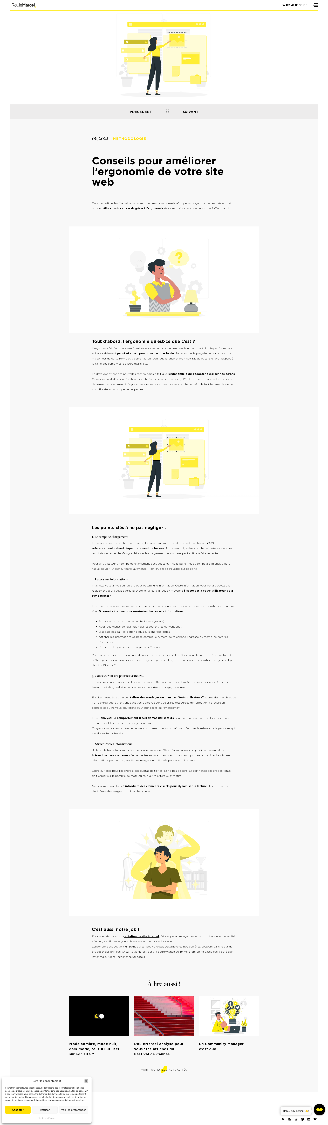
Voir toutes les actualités (164, 1069)
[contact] (283, 1119)
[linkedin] (308, 1119)
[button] (86, 1081)
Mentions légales (47, 1118)
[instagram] (296, 1119)
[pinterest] (302, 1119)
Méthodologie (129, 139)
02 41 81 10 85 (296, 5)
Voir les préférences (73, 1109)
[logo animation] (24, 5)
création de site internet (141, 936)
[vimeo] (315, 1119)
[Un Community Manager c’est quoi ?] (167, 111)
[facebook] (289, 1119)
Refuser (45, 1109)
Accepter (18, 1109)
